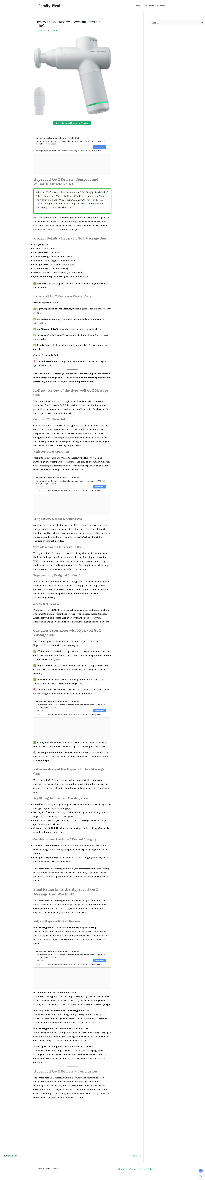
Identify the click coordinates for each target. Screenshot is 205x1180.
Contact (133, 1169)
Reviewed (40, 30)
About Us (122, 1169)
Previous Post (8, 1155)
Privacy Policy (147, 1169)
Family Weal (49, 5)
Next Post (137, 1155)
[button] (72, 123)
